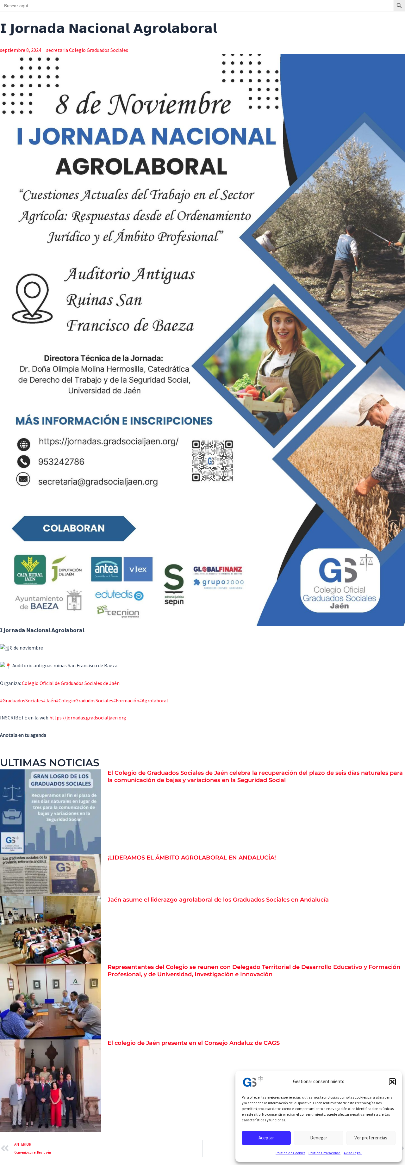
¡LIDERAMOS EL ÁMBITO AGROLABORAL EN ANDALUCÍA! (192, 857)
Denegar (318, 1138)
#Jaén (49, 700)
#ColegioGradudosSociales (84, 700)
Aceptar (266, 1138)
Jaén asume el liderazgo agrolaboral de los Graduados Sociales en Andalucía (218, 899)
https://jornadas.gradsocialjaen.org (87, 717)
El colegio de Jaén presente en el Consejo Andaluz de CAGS (194, 1042)
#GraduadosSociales (21, 700)
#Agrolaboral (153, 700)
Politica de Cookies (290, 1152)
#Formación (126, 700)
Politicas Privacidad (324, 1152)
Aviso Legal (353, 1152)
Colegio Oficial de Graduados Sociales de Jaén (71, 683)
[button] (392, 1082)
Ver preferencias (370, 1138)
